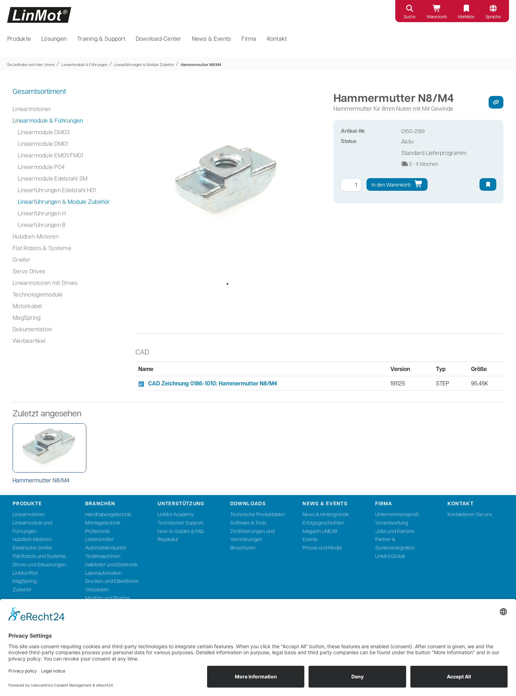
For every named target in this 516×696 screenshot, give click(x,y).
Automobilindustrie (105, 547)
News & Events (211, 38)
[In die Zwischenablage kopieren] (496, 102)
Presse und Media (322, 547)
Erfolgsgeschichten (323, 522)
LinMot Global (390, 556)
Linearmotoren (32, 108)
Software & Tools (248, 522)
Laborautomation (103, 573)
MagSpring (26, 317)
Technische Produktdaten (257, 514)
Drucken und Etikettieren (112, 581)
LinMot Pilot (25, 573)
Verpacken (97, 589)
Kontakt (277, 38)
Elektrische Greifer (33, 547)
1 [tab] (227, 283)
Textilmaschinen (102, 556)
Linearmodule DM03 (44, 132)
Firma (249, 38)
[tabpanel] (228, 183)
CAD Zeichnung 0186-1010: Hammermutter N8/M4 (212, 383)
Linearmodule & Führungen (84, 64)
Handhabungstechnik (108, 514)
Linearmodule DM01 (43, 143)
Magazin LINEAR (320, 531)
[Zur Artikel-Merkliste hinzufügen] (487, 184)
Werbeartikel (29, 340)
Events (310, 539)
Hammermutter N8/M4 (201, 64)
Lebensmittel (99, 539)
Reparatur (168, 539)
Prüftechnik (97, 531)
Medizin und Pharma (107, 597)
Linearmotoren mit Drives (45, 282)
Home (50, 64)
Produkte (19, 38)
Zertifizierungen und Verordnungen (252, 535)
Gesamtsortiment (39, 91)
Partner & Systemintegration (395, 543)
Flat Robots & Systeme (42, 248)
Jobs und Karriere (395, 531)
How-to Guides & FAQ (181, 531)
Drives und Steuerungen (39, 564)
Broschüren (243, 547)
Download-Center (158, 38)
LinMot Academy (176, 514)
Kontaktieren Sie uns (470, 514)
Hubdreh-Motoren (36, 236)
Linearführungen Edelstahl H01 (57, 190)
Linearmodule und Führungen (32, 526)
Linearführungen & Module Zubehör (144, 64)
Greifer (22, 259)
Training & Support (101, 38)
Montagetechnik (102, 522)
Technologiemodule (37, 294)
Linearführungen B (42, 224)
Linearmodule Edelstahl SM (53, 178)
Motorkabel (27, 306)
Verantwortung (391, 522)
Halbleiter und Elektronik (111, 564)
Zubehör (22, 589)
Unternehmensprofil (397, 514)
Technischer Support (180, 522)
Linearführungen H (42, 213)
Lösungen (54, 38)
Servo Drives (29, 271)
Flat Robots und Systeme (39, 556)
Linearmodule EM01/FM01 (51, 155)
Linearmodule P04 (41, 166)
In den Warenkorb (392, 184)
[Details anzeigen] (49, 448)
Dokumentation (32, 329)
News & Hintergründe (326, 514)
